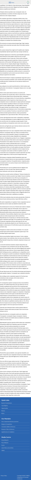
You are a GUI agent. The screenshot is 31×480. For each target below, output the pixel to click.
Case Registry (4, 405)
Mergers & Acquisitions (6, 424)
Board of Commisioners (6, 403)
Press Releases (4, 442)
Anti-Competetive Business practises (9, 421)
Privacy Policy (4, 475)
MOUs (2, 413)
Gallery (3, 450)
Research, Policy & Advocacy (7, 429)
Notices (3, 410)
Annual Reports (5, 440)
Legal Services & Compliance (7, 431)
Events (3, 445)
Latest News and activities (7, 447)
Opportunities (4, 408)
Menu (12, 2)
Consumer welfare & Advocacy (8, 426)
